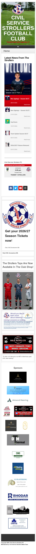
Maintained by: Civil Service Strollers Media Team (14, 544)
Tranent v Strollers (18, 175)
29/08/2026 (18, 168)
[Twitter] (15, 188)
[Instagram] (25, 188)
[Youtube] (20, 188)
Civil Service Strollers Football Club (18, 28)
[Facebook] (11, 188)
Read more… (27, 104)
